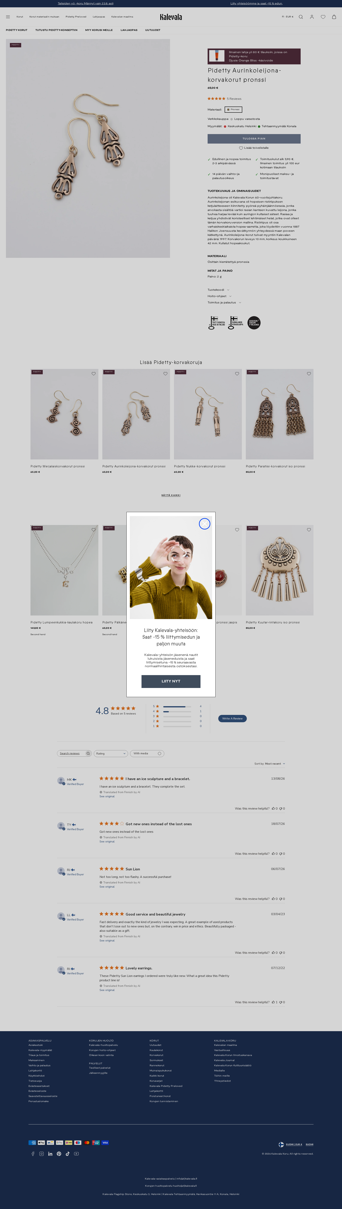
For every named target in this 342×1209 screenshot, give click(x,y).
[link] (171, 567)
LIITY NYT (171, 681)
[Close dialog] (205, 524)
